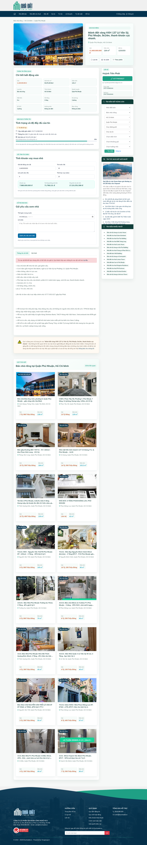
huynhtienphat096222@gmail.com (113, 82)
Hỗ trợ (87, 14)
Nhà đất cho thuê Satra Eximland (116, 235)
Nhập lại (118, 151)
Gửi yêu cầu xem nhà (28, 236)
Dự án (53, 14)
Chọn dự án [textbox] (110, 132)
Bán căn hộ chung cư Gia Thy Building (117, 247)
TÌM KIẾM (110, 151)
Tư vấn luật (78, 14)
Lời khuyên (69, 14)
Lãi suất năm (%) (23, 173)
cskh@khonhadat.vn (41, 825)
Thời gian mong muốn (25, 213)
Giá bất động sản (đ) (24, 164)
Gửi (107, 833)
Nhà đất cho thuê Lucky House (115, 244)
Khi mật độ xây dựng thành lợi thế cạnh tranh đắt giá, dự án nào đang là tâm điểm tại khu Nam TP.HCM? (117, 201)
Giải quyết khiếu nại (95, 824)
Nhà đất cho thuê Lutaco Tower (116, 259)
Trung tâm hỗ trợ (70, 811)
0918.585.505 (119, 811)
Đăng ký (131, 14)
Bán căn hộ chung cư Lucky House (116, 232)
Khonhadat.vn (27, 840)
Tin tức (60, 14)
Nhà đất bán (23, 14)
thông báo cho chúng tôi (86, 348)
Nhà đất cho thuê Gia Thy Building (116, 238)
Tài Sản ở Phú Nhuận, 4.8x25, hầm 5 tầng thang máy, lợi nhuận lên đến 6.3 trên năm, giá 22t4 (35, 503)
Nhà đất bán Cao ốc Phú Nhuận (115, 262)
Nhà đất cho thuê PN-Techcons (115, 268)
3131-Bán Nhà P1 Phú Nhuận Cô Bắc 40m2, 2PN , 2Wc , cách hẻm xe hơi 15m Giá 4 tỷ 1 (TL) (34, 758)
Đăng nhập (121, 14)
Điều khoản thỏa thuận (96, 818)
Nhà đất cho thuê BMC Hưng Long (116, 241)
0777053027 (118, 78)
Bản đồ (46, 14)
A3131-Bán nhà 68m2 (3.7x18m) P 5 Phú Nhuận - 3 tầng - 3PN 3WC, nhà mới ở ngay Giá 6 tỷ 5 (75, 605)
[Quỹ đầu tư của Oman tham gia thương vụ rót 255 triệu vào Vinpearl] (117, 172)
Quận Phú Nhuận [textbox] (111, 122)
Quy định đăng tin (94, 811)
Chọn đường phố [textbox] (111, 127)
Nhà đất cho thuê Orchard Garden (116, 271)
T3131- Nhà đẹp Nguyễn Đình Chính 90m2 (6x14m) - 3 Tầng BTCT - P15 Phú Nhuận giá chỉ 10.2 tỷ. (76, 554)
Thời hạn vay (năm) (63, 173)
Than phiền (118, 60)
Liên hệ (67, 818)
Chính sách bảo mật (95, 821)
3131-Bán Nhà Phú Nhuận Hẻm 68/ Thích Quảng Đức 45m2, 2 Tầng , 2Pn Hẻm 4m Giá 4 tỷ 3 (34, 656)
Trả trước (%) (61, 164)
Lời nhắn (20, 220)
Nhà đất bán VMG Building (114, 253)
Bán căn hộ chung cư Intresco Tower (117, 274)
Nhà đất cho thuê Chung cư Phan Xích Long (119, 250)
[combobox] (117, 117)
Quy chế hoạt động (95, 815)
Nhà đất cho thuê (35, 14)
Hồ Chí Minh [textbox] (110, 117)
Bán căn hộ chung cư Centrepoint (116, 256)
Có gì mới (68, 815)
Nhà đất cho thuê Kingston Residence (117, 265)
